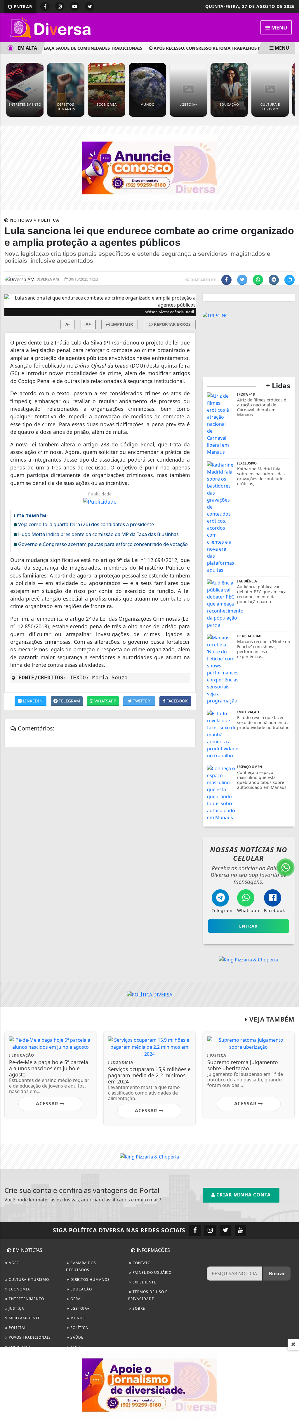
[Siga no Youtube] (74, 6)
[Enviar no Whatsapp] (258, 280)
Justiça (16, 1308)
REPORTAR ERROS (172, 324)
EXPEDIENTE (143, 1282)
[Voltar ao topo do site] (290, 854)
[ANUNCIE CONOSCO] (149, 167)
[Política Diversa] (51, 27)
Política (78, 1327)
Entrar (22, 6)
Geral (76, 1298)
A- (67, 324)
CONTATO (141, 1262)
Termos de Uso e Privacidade (148, 1295)
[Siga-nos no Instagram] (210, 1230)
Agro (14, 1262)
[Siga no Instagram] (60, 6)
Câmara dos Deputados (81, 1266)
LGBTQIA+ (79, 1308)
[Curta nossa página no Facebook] (195, 1230)
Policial (17, 1327)
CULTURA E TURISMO (28, 1279)
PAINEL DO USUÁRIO (151, 1272)
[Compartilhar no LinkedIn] (289, 280)
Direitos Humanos (89, 1279)
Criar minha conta (243, 1194)
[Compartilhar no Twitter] (242, 280)
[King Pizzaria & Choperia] (248, 959)
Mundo (77, 1318)
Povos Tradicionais (29, 1337)
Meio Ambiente (24, 1318)
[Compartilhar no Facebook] (226, 280)
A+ (88, 324)
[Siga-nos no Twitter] (225, 1230)
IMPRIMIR (121, 324)
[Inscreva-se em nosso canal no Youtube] (240, 1230)
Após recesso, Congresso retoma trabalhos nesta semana (210, 48)
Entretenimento (26, 1298)
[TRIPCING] (216, 315)
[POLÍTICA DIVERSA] (149, 994)
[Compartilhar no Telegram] (274, 280)
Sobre (138, 1308)
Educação (80, 1289)
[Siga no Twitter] (89, 6)
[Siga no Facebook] (45, 6)
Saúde (76, 1337)
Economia (19, 1289)
